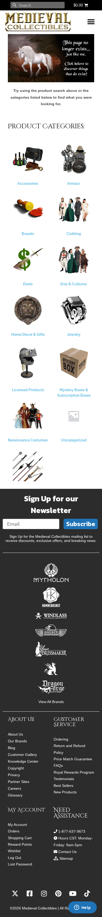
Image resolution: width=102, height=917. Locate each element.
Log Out (14, 858)
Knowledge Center (23, 761)
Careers (14, 788)
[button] (91, 22)
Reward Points (20, 844)
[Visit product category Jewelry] (74, 310)
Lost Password (20, 864)
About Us (15, 734)
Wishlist (14, 851)
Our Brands (17, 741)
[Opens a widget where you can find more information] (82, 907)
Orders (13, 831)
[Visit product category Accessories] (28, 159)
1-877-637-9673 (71, 831)
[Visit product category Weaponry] (28, 466)
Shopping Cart (20, 838)
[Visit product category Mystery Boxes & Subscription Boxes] (74, 363)
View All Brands (51, 702)
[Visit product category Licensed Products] (28, 363)
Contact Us (67, 852)
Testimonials (64, 779)
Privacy (14, 775)
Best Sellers (63, 786)
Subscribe (80, 523)
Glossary (15, 795)
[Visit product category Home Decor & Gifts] (28, 310)
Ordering (61, 739)
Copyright (16, 768)
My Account (17, 825)
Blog (11, 748)
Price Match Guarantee (73, 759)
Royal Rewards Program (74, 772)
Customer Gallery (22, 754)
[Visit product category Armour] (74, 159)
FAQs (58, 766)
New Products (65, 792)
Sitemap (66, 858)
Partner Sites (18, 782)
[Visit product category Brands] (28, 209)
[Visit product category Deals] (28, 260)
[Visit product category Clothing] (74, 209)
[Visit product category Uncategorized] (74, 416)
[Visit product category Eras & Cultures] (74, 260)
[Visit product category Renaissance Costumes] (28, 416)
